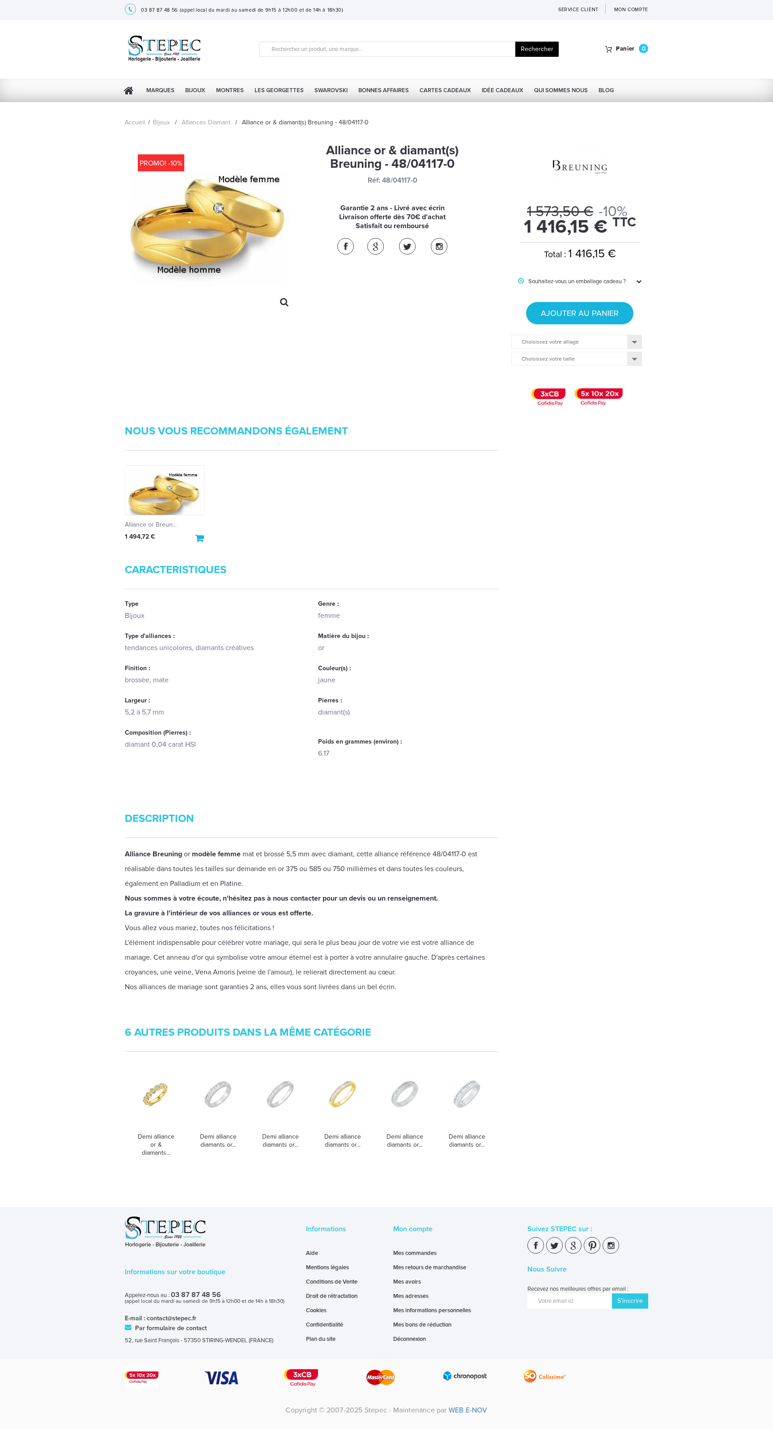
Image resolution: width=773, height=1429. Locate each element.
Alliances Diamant (206, 122)
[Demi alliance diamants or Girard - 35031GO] (467, 1103)
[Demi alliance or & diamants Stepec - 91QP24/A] (156, 1103)
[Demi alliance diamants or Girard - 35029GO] (280, 1103)
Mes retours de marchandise (429, 1267)
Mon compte (413, 1229)
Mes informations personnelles (432, 1310)
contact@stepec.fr (171, 1318)
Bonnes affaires (383, 90)
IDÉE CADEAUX (502, 90)
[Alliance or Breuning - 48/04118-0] (164, 490)
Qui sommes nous (561, 90)
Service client (578, 10)
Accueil (135, 122)
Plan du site (321, 1339)
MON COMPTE (631, 10)
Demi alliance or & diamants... (156, 1145)
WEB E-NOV (468, 1410)
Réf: (374, 180)
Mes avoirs (407, 1281)
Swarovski (331, 90)
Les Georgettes (279, 90)
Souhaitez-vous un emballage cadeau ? (572, 281)
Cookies (316, 1310)
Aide (312, 1253)
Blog (606, 90)
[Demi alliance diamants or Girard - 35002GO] (218, 1103)
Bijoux (195, 90)
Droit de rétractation (331, 1296)
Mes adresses (411, 1296)
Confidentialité (324, 1324)
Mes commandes (415, 1253)
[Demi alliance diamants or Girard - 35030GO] (405, 1103)
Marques (160, 90)
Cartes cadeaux (445, 90)
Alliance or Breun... (151, 524)
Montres (230, 90)
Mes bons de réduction (422, 1324)
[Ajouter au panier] (199, 538)
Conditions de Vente (331, 1281)
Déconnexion (409, 1339)
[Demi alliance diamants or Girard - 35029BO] (342, 1103)
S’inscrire (630, 1301)
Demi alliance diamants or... (218, 1140)
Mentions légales (327, 1267)
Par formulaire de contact (170, 1328)
